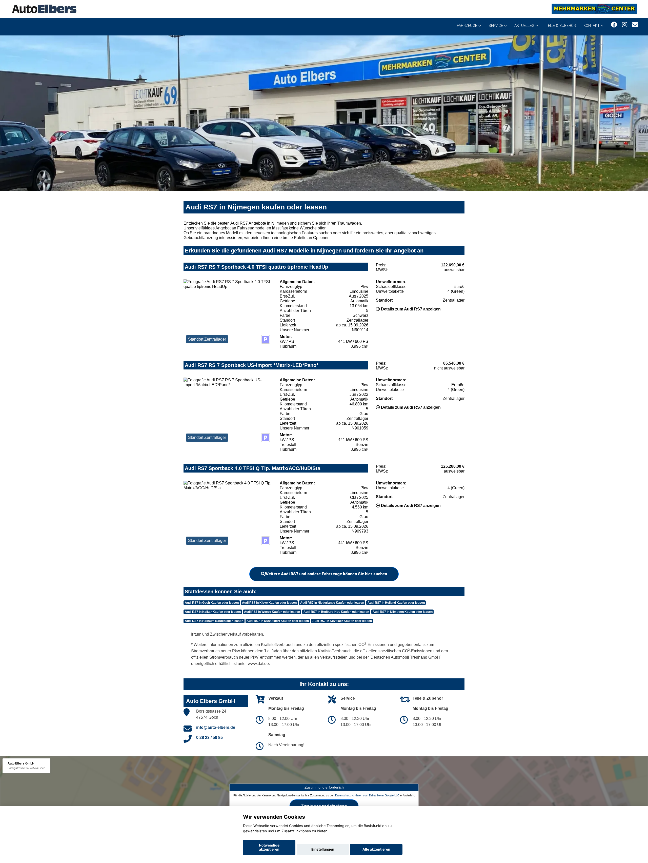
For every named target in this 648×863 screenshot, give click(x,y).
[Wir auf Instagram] (624, 24)
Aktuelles (524, 25)
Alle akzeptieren (376, 849)
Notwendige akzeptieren (269, 847)
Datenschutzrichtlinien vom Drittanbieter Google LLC (367, 795)
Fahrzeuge (467, 25)
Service (496, 25)
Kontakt (591, 25)
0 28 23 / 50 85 (209, 737)
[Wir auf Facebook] (614, 24)
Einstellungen (322, 849)
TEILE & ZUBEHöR (561, 25)
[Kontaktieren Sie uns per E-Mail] (635, 24)
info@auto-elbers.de (215, 727)
